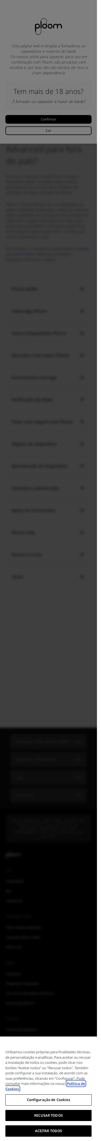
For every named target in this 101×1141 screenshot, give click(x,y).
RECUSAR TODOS (48, 1115)
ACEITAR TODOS (48, 1130)
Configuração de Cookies (48, 1099)
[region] (48, 1089)
